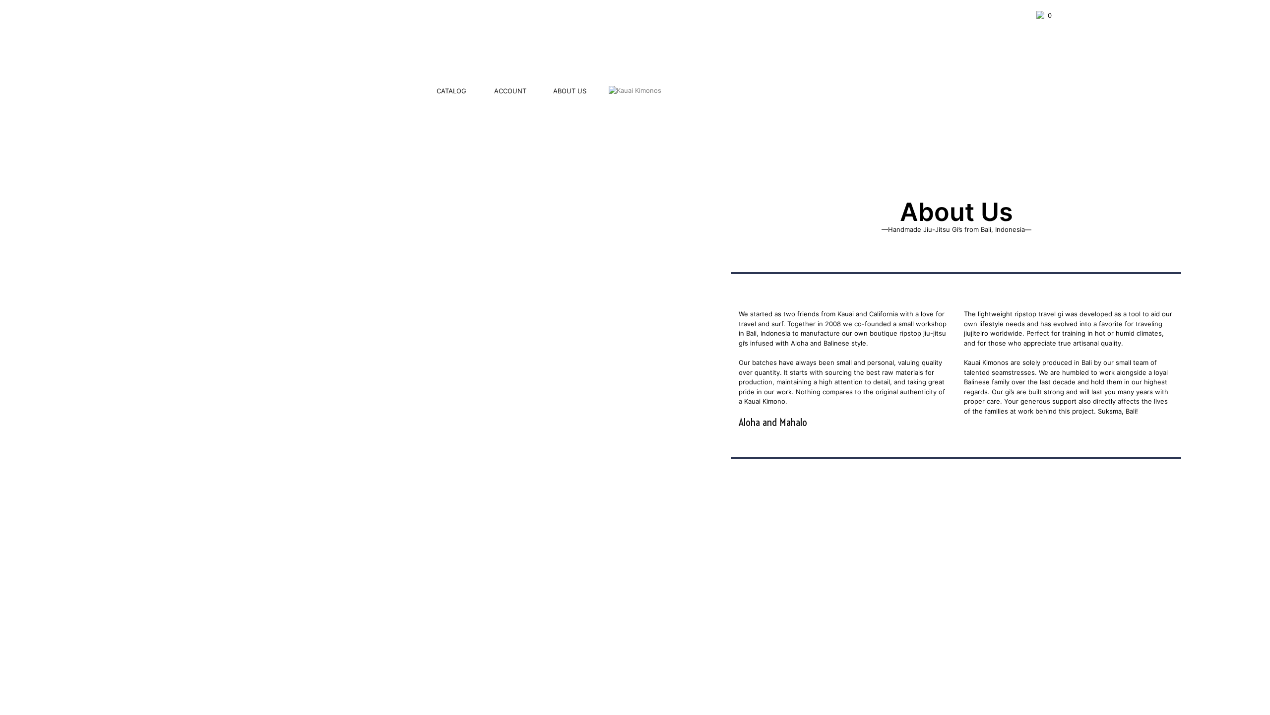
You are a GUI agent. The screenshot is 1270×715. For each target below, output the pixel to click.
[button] (1044, 16)
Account (510, 91)
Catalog (451, 91)
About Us (569, 91)
